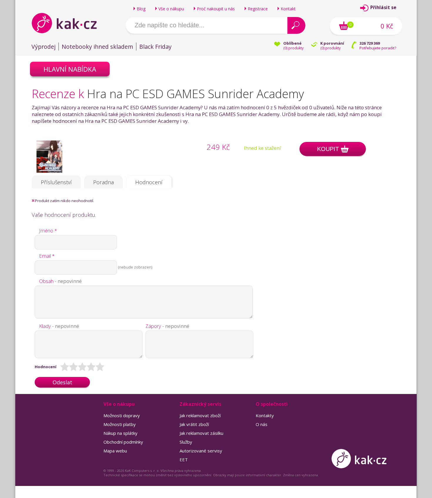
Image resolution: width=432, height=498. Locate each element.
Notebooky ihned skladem (97, 47)
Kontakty (265, 415)
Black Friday (155, 47)
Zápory (167, 326)
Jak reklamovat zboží (200, 415)
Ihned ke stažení (262, 148)
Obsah (60, 281)
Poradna (103, 182)
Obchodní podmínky (123, 442)
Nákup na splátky (120, 433)
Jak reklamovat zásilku (201, 433)
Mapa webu (115, 451)
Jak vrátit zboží (194, 424)
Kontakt (288, 8)
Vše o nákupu (171, 8)
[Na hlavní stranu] (69, 23)
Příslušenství (56, 182)
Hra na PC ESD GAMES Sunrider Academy (195, 93)
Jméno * (48, 230)
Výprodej (43, 47)
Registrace (258, 8)
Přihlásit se (383, 7)
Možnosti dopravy (121, 415)
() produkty (293, 48)
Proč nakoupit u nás (216, 8)
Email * (47, 255)
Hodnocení (149, 182)
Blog (141, 8)
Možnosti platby (119, 424)
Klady (59, 326)
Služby (186, 442)
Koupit (328, 149)
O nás (261, 424)
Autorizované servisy (201, 451)
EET (184, 459)
